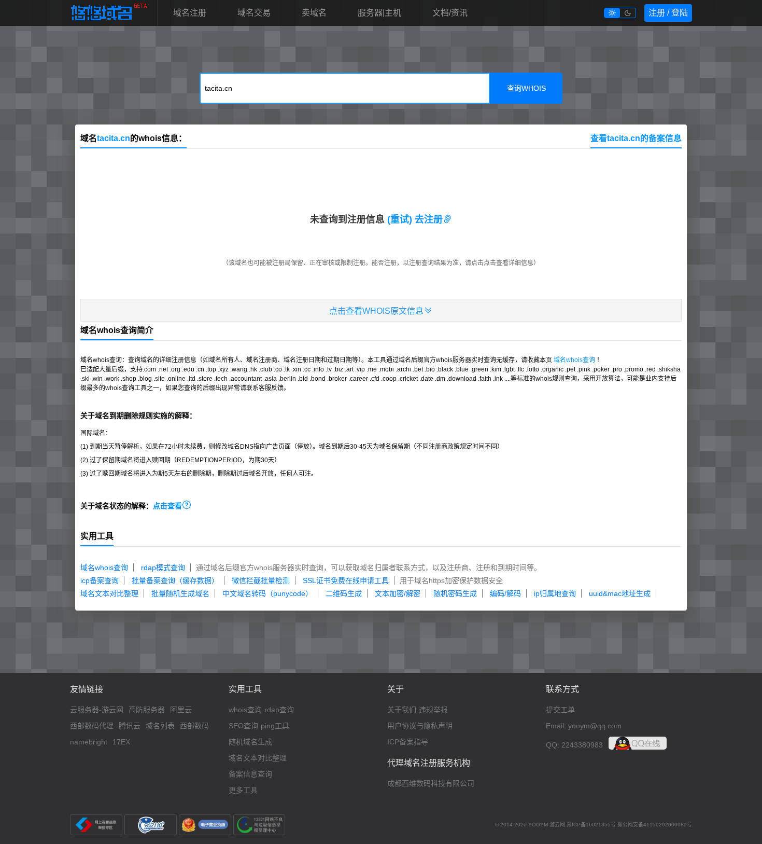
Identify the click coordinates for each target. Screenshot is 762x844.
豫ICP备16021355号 (591, 824)
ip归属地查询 (555, 593)
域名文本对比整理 (109, 593)
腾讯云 (129, 726)
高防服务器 (147, 709)
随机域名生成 (250, 742)
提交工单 (560, 709)
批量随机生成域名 (180, 593)
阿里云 (181, 709)
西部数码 (194, 726)
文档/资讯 (450, 12)
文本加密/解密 (397, 593)
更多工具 (243, 790)
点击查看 (172, 506)
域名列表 (160, 726)
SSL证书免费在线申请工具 (346, 580)
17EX (121, 742)
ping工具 (275, 726)
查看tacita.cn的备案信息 (636, 138)
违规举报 (433, 709)
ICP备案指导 (407, 742)
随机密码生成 (455, 593)
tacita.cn (113, 138)
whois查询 (245, 709)
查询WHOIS (526, 88)
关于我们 (401, 709)
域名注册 (189, 12)
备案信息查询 (250, 774)
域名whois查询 (574, 360)
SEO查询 (243, 726)
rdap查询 (279, 709)
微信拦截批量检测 (261, 580)
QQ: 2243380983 (574, 745)
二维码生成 (344, 593)
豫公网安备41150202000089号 (654, 824)
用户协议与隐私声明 (420, 726)
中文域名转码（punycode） (267, 593)
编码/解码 (505, 593)
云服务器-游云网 (96, 709)
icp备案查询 (99, 580)
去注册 (432, 219)
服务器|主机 (379, 12)
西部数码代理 (92, 726)
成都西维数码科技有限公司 (430, 783)
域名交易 (254, 12)
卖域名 (314, 12)
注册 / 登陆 (668, 12)
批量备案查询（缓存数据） (175, 580)
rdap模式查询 (163, 567)
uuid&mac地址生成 (620, 593)
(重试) (399, 219)
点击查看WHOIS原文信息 (381, 310)
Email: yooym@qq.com (584, 726)
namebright (88, 742)
